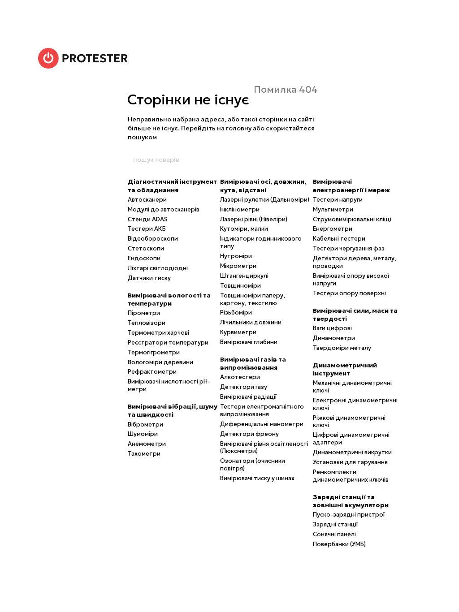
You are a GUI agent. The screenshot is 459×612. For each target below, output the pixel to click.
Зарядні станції (335, 524)
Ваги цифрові (332, 328)
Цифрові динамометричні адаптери (351, 438)
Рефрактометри (152, 371)
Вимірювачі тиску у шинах (257, 478)
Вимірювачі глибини (248, 342)
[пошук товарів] (327, 159)
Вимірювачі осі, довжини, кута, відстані (263, 185)
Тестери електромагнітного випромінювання (262, 410)
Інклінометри (240, 209)
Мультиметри (333, 209)
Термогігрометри (154, 352)
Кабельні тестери (339, 238)
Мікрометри (238, 266)
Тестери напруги (338, 199)
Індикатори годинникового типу (261, 242)
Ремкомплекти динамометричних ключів (351, 475)
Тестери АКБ (147, 229)
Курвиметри (238, 332)
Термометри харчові (158, 332)
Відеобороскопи (153, 238)
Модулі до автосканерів (163, 209)
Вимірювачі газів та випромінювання (253, 363)
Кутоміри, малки (244, 229)
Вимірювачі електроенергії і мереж (351, 185)
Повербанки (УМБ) (339, 544)
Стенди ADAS (148, 219)
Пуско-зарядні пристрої (349, 514)
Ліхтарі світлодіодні (158, 268)
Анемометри (147, 444)
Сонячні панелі (334, 534)
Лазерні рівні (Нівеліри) (253, 219)
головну (238, 128)
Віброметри (145, 424)
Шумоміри (143, 434)
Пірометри (144, 313)
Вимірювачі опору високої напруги (351, 279)
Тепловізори (146, 323)
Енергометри (332, 229)
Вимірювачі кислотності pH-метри (169, 385)
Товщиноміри (240, 285)
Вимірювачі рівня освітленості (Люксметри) (264, 447)
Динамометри (334, 338)
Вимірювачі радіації (248, 397)
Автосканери (147, 199)
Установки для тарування (350, 462)
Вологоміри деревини (160, 362)
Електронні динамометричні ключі (355, 404)
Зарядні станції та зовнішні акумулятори (351, 501)
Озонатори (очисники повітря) (252, 464)
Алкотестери (240, 377)
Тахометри (144, 453)
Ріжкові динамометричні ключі (349, 421)
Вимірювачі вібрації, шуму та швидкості (172, 410)
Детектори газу (243, 387)
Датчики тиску (149, 278)
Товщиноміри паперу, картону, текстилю (252, 299)
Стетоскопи (146, 248)
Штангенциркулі (244, 276)
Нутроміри (236, 256)
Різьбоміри (236, 312)
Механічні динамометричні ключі (352, 386)
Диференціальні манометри (261, 424)
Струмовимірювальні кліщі (352, 219)
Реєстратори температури (168, 342)
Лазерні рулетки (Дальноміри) (264, 199)
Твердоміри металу (342, 348)
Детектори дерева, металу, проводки (354, 262)
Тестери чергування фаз (349, 248)
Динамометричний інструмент (345, 369)
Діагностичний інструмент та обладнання (172, 185)
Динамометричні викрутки (352, 452)
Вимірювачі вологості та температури (169, 299)
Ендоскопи (144, 258)
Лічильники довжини (250, 322)
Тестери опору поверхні (349, 293)
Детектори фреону (249, 434)
